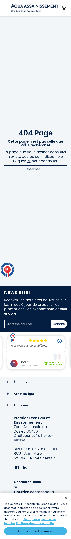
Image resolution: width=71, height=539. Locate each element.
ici (29, 160)
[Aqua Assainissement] (34, 8)
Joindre (59, 324)
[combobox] (35, 169)
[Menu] (6, 8)
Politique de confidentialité (35, 523)
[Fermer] (66, 498)
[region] (35, 516)
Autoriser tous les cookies (35, 531)
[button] (63, 8)
